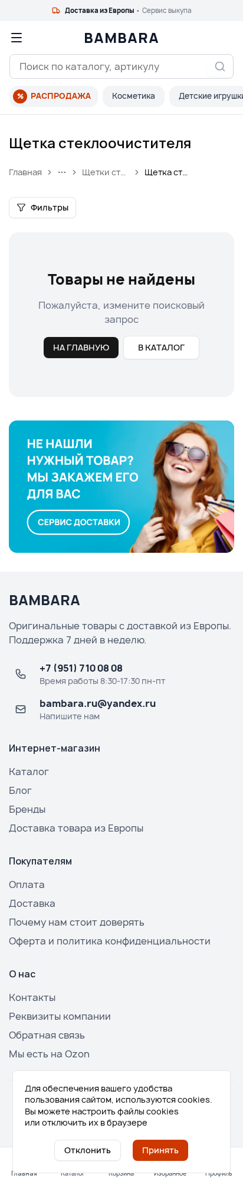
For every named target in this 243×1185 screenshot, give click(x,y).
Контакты (32, 997)
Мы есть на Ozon (49, 1053)
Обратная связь (47, 1035)
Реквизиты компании (60, 1016)
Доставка (32, 903)
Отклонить (87, 1150)
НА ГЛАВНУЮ (81, 347)
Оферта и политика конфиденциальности (110, 940)
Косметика (133, 96)
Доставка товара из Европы (76, 828)
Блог (20, 790)
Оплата (27, 884)
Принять (160, 1150)
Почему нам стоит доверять (77, 922)
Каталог (29, 771)
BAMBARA (121, 38)
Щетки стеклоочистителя (105, 172)
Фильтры (49, 207)
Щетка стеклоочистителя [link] (168, 172)
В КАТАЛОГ (161, 347)
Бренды (27, 809)
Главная (25, 172)
